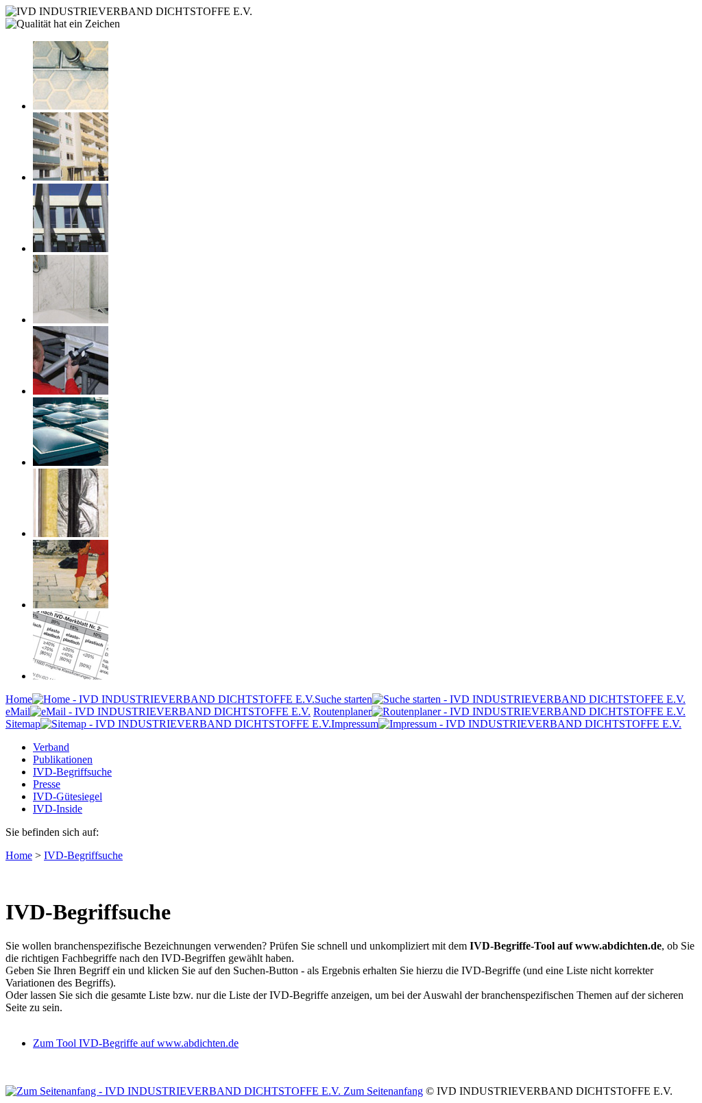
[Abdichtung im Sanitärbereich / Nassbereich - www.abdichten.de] (70, 319)
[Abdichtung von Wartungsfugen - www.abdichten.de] (70, 604)
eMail (17, 711)
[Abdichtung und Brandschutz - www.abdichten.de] (70, 533)
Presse (46, 784)
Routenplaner (342, 711)
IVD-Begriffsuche (72, 772)
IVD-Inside (57, 809)
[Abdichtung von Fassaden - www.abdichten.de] (70, 177)
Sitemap (22, 724)
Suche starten (343, 699)
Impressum (354, 724)
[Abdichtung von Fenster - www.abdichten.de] (70, 248)
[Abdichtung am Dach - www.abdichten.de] (70, 462)
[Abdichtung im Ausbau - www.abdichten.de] (70, 391)
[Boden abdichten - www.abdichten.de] (70, 106)
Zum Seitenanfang (382, 1091)
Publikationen (63, 759)
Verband (51, 747)
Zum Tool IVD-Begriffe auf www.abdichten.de (136, 1043)
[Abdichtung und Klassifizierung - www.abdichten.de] (70, 676)
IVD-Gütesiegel (67, 796)
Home (18, 699)
